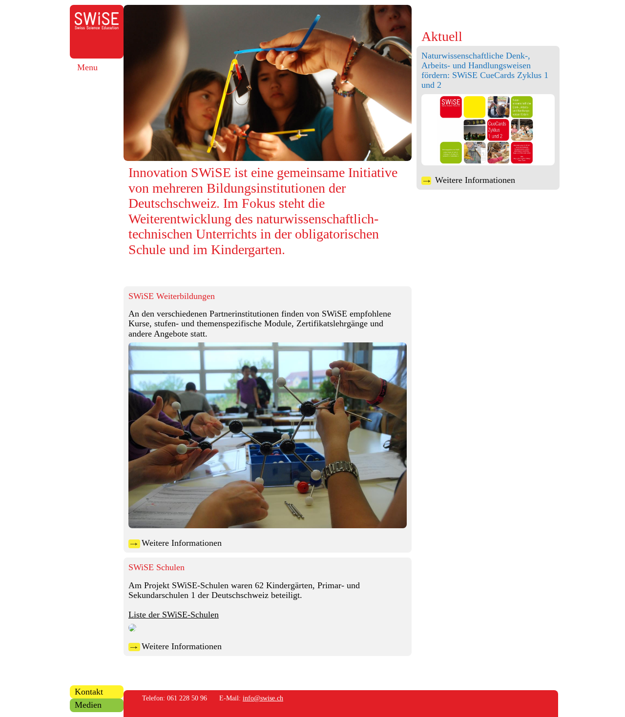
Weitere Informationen (469, 180)
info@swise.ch (263, 698)
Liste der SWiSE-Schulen (173, 614)
